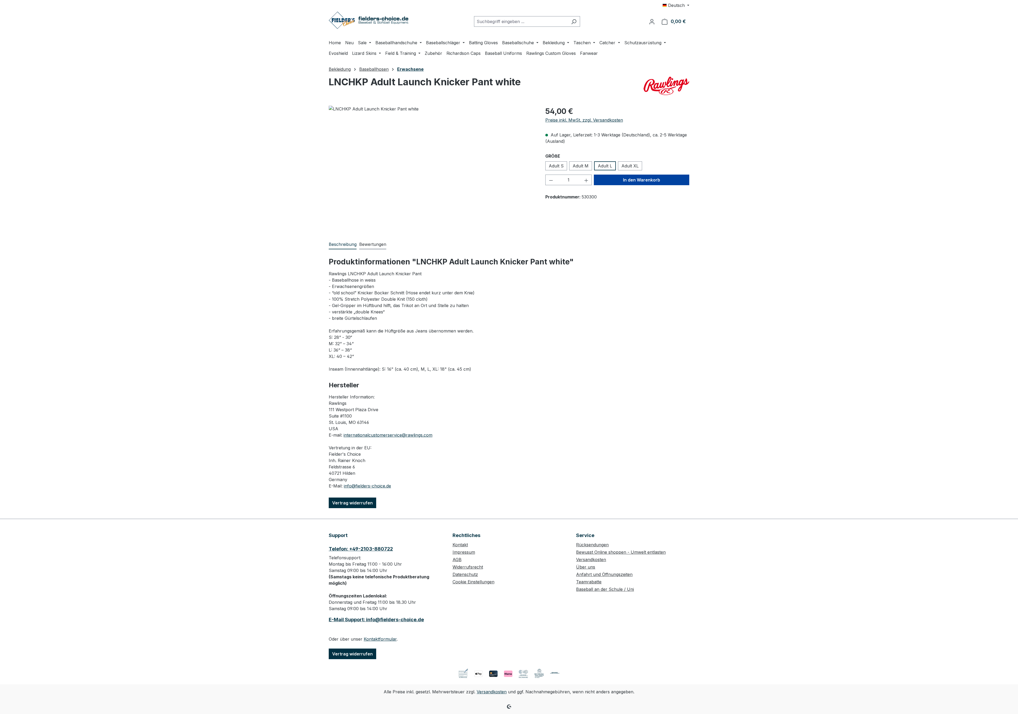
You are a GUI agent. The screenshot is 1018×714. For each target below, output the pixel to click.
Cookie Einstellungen (473, 581)
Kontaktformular (380, 639)
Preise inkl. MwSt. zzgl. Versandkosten (584, 120)
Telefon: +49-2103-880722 (361, 549)
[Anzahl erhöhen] (586, 180)
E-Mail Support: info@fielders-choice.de (376, 619)
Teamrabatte (589, 581)
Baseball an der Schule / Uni (605, 589)
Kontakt (460, 544)
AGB (457, 559)
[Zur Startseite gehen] (368, 20)
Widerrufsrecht (468, 567)
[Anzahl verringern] (550, 180)
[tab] (343, 244)
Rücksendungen (592, 544)
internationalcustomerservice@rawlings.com (388, 435)
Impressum (464, 552)
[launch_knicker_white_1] (431, 163)
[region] (431, 163)
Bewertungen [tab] (372, 244)
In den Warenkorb (641, 180)
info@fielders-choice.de (367, 486)
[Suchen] (574, 21)
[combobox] (521, 21)
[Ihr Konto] (652, 21)
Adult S (556, 165)
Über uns (585, 567)
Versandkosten (591, 559)
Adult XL (630, 165)
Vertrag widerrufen (352, 502)
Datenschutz (465, 574)
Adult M (581, 165)
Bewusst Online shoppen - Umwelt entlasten (621, 552)
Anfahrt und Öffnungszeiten (604, 574)
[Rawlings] (666, 86)
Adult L (605, 165)
